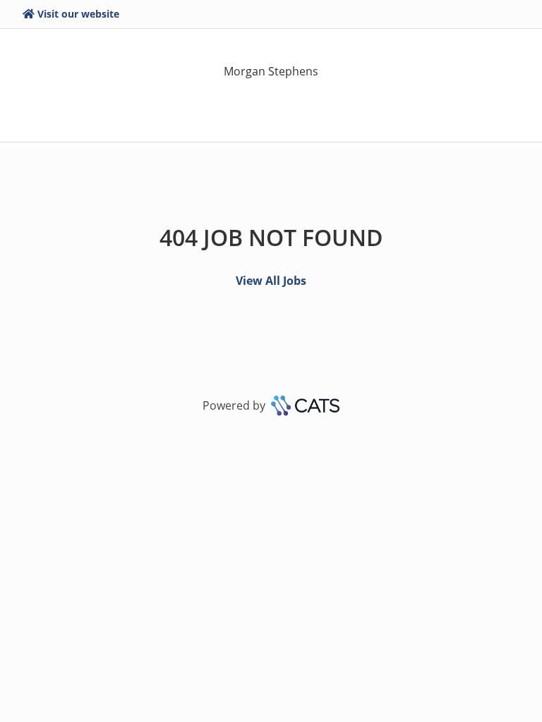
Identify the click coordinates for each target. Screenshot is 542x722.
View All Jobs (271, 280)
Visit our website (78, 13)
